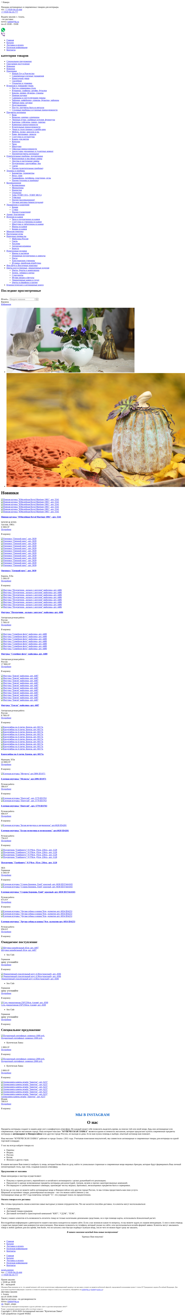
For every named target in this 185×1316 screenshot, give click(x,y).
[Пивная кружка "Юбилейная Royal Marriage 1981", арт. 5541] (30, 499)
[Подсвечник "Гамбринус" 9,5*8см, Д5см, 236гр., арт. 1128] (29, 850)
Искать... (5, 299)
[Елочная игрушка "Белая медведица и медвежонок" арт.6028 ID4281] (34, 825)
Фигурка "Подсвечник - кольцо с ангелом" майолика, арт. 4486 (32, 612)
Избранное (6, 304)
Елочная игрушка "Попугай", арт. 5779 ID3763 (24, 806)
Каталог (10, 42)
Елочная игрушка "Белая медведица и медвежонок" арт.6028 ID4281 (35, 830)
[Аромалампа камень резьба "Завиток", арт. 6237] (24, 1082)
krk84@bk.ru (13, 22)
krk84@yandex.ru (97, 1289)
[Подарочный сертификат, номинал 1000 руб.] (23, 1035)
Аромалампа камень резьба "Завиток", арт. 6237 (23, 1096)
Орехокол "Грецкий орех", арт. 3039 (18, 570)
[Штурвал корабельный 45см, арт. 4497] (20, 948)
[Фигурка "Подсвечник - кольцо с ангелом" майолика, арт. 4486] (31, 590)
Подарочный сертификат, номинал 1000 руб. (22, 1038)
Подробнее (6, 529)
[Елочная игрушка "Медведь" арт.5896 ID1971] (23, 773)
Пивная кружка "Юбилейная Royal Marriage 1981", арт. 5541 (31, 517)
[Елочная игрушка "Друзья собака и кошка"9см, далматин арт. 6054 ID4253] (36, 911)
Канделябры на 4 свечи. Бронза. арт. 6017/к (22, 754)
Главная (10, 40)
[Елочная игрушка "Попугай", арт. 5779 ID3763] (24, 798)
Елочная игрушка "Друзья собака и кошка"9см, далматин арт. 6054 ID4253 (38, 921)
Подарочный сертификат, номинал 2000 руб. (22, 1061)
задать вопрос (7, 1270)
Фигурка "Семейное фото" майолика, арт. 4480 (24, 654)
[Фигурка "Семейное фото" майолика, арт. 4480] (24, 634)
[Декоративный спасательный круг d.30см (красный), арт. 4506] (31, 974)
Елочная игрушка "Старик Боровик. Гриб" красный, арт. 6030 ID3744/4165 (38, 892)
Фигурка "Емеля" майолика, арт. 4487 (20, 705)
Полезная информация (17, 47)
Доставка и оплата (15, 45)
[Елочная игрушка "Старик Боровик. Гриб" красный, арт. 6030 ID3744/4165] (37, 884)
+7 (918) (13, 9)
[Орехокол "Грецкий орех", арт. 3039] (18, 538)
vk (2, 1304)
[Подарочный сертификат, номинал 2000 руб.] (23, 1059)
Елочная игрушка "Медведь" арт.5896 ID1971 (23, 779)
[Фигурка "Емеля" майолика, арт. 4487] (19, 676)
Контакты (11, 50)
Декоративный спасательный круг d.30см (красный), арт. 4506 (30, 979)
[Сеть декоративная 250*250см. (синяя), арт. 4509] (24, 1002)
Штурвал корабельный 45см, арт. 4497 (18, 950)
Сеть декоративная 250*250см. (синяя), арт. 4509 (23, 1005)
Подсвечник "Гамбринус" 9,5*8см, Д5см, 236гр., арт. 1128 (29, 862)
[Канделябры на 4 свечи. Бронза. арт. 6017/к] (22, 727)
